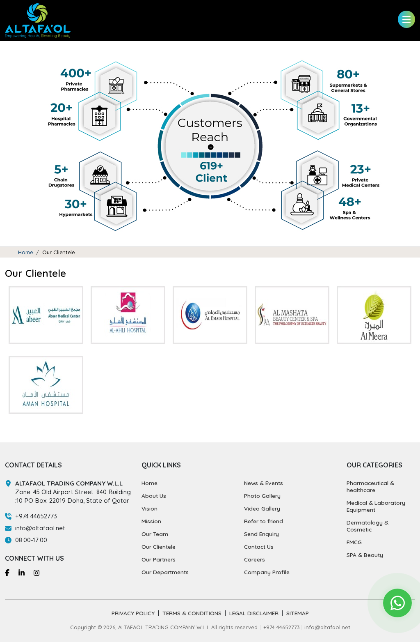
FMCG (354, 541)
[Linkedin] (21, 572)
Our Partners (159, 559)
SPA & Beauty (365, 554)
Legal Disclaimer (253, 613)
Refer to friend (263, 521)
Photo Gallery (262, 495)
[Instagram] (37, 572)
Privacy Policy (133, 613)
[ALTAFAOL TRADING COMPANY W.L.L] (38, 20)
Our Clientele (159, 546)
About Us (154, 495)
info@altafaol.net (40, 528)
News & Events (263, 482)
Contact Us (259, 546)
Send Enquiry (261, 533)
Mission (151, 521)
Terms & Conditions (191, 613)
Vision (150, 508)
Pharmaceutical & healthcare (370, 486)
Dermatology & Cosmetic (367, 526)
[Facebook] (7, 572)
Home (25, 252)
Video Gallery (262, 508)
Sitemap (297, 613)
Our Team (155, 533)
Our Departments (165, 571)
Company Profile (267, 571)
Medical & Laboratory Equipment (376, 506)
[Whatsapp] (397, 603)
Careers (254, 559)
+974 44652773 (36, 516)
